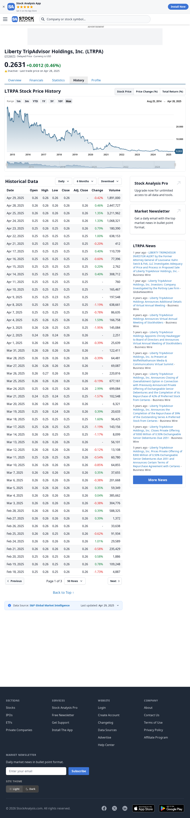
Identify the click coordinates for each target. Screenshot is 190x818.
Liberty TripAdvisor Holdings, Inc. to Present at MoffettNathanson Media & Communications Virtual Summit (153, 358)
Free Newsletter (63, 715)
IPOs (9, 715)
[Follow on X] (114, 808)
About (148, 708)
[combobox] (94, 19)
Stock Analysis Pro (65, 708)
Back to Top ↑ (63, 592)
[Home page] (23, 19)
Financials (36, 80)
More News (157, 480)
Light (16, 789)
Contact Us (151, 715)
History (78, 80)
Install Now (178, 6)
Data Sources (107, 730)
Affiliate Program (156, 737)
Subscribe (79, 771)
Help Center (106, 745)
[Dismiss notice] (3, 6)
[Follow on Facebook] (104, 808)
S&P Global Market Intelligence (50, 605)
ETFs (9, 722)
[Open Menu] (5, 19)
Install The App (62, 730)
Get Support (60, 722)
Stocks (10, 708)
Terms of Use (153, 722)
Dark (32, 789)
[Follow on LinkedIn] (125, 808)
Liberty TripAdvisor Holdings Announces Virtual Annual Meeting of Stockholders (155, 318)
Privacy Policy (153, 730)
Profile (96, 80)
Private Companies (19, 730)
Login (102, 708)
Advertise (104, 737)
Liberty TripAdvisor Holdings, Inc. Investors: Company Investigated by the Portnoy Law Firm (156, 284)
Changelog (105, 722)
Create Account (108, 715)
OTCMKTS (9, 56)
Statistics (58, 80)
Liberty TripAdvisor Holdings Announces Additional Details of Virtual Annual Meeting (157, 301)
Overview (14, 80)
